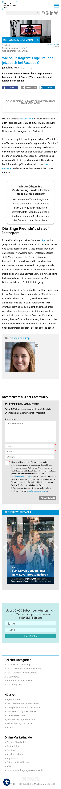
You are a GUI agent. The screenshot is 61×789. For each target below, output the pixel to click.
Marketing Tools (15, 684)
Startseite (7, 45)
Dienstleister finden (16, 715)
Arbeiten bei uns (15, 754)
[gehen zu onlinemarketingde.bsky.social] (56, 13)
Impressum (12, 758)
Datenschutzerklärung (38, 491)
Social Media (26, 118)
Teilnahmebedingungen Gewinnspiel (25, 770)
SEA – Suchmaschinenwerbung (22, 673)
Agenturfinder (14, 699)
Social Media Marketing (14, 47)
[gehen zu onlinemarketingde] (43, 13)
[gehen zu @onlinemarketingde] (47, 13)
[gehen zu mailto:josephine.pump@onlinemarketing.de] (37, 345)
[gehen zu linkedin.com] (51, 13)
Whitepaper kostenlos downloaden (24, 707)
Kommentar (10, 419)
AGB (9, 766)
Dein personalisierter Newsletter (23, 703)
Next (54, 547)
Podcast (10, 727)
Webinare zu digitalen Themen (22, 711)
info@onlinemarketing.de (21, 476)
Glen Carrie (53, 44)
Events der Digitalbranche (19, 723)
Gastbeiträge (13, 746)
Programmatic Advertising (20, 680)
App (44, 240)
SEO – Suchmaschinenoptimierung (24, 668)
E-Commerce (13, 677)
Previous (6, 547)
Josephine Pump (20, 338)
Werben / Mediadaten (17, 742)
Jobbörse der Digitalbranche (21, 719)
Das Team (11, 750)
